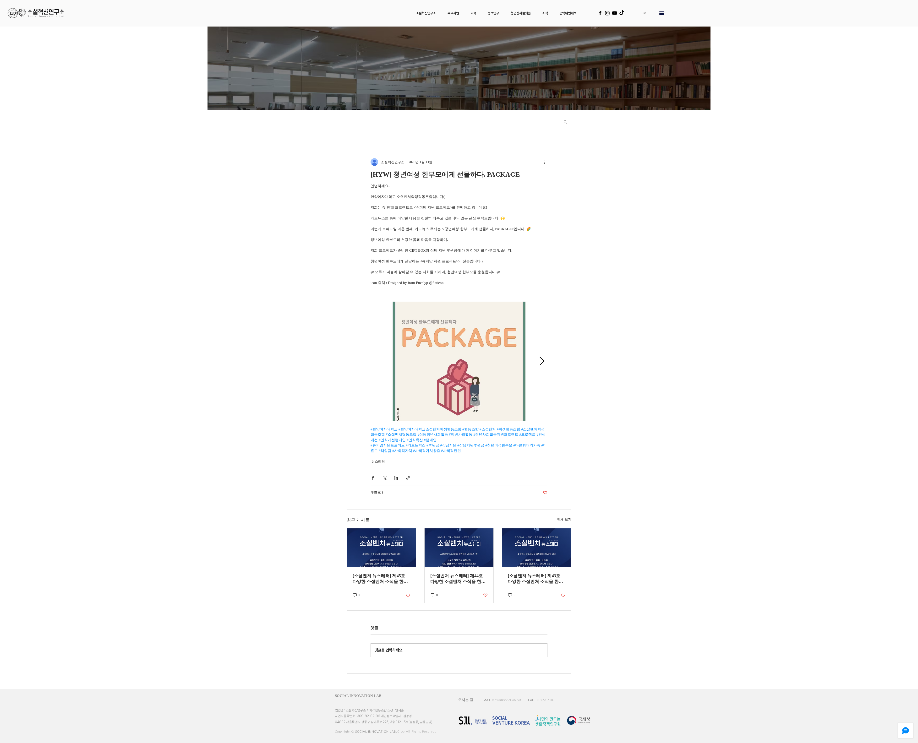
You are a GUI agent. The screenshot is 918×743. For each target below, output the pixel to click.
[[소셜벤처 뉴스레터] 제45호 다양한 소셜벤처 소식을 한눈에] (381, 547)
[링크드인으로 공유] (396, 478)
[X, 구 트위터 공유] (384, 478)
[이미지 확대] (459, 361)
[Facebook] (600, 13)
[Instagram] (607, 13)
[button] (426, 13)
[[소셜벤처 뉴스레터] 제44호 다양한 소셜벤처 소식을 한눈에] (459, 547)
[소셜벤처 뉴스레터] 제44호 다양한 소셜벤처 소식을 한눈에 (458, 578)
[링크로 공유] (408, 478)
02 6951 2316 (545, 700)
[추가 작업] (544, 162)
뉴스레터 (378, 461)
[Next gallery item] (542, 361)
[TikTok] (622, 13)
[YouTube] (614, 13)
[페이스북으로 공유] (373, 478)
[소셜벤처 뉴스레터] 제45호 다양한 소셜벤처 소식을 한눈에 (380, 578)
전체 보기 (564, 519)
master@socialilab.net (506, 700)
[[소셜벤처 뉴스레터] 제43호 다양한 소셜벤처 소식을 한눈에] (536, 547)
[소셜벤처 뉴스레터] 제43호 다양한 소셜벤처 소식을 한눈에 (535, 578)
